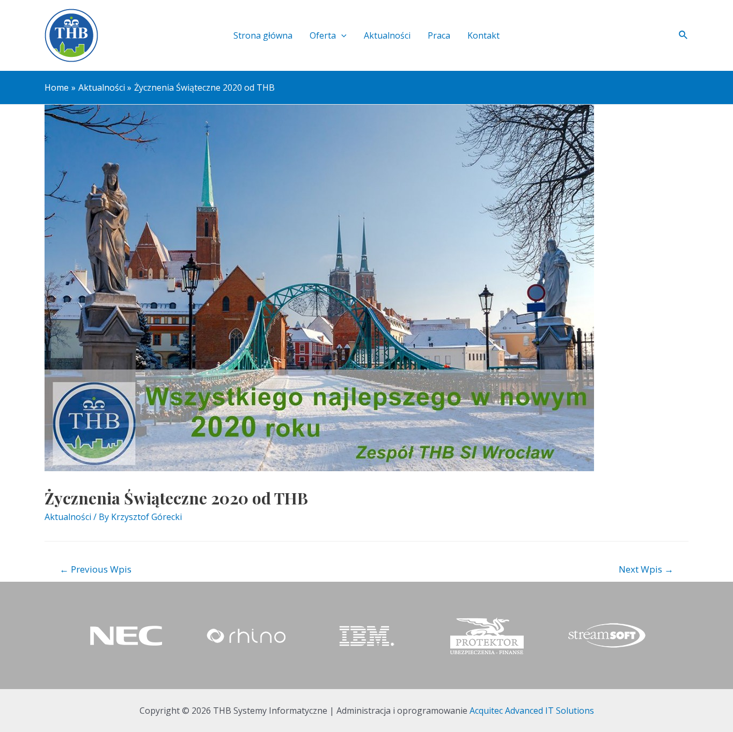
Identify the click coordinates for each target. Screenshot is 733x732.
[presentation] (341, 35)
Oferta (323, 35)
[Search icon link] (683, 35)
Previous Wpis (95, 569)
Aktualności (387, 35)
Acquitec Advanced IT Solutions (532, 710)
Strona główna (262, 35)
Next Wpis (646, 569)
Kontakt (483, 35)
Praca (439, 35)
